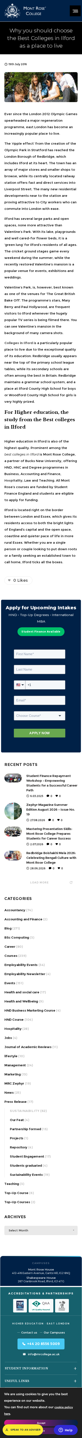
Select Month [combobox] (18, 1230)
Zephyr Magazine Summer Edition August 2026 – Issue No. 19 (50, 809)
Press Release (15, 1102)
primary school (49, 362)
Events (9, 983)
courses (22, 487)
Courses (10, 956)
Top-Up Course (16, 1193)
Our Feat (17, 1120)
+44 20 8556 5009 (43, 1344)
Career (9, 946)
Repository (18, 1147)
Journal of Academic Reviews (27, 1047)
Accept (41, 1423)
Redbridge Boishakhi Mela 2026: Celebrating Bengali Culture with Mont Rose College (51, 858)
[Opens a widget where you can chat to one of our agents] (66, 1430)
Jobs (8, 1038)
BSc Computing (16, 937)
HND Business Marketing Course (29, 1010)
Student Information (26, 1368)
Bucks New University (43, 461)
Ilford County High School (40, 388)
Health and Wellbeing (21, 1001)
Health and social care (21, 992)
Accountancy (14, 910)
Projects (16, 1138)
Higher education (18, 441)
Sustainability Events (26, 1175)
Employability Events (21, 965)
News (9, 1092)
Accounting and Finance (23, 919)
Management (15, 1065)
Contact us (29, 1332)
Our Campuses (54, 1332)
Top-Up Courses (17, 1202)
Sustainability (24, 1111)
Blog (7, 928)
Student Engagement (27, 1156)
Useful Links (17, 1381)
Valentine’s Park (17, 232)
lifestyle (10, 1056)
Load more (39, 882)
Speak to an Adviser (25, 1429)
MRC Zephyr (14, 1083)
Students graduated (26, 1165)
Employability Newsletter (24, 974)
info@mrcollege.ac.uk (43, 1354)
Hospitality (13, 1029)
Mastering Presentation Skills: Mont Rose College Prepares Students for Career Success (49, 833)
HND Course (14, 1019)
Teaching (11, 1184)
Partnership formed (25, 1129)
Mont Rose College (59, 454)
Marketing (12, 1074)
